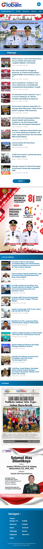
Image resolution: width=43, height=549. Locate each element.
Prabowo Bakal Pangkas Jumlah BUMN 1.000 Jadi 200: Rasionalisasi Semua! (27, 334)
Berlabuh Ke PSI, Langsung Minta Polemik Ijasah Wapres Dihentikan (25, 322)
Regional (13, 534)
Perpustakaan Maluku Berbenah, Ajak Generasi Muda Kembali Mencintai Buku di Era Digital (27, 275)
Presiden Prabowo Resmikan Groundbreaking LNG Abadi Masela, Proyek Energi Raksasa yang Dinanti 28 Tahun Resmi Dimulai (26, 264)
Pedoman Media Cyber (24, 545)
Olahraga (13, 531)
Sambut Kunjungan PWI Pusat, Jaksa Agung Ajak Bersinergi (26, 310)
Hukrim (34, 11)
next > (22, 181)
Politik (18, 11)
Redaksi (15, 545)
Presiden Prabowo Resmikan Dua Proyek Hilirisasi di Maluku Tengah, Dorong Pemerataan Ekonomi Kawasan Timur (25, 288)
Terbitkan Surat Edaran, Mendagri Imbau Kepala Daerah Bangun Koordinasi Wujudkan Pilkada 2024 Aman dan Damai (25, 371)
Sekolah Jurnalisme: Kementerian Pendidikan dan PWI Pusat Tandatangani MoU (25, 358)
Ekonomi (25, 534)
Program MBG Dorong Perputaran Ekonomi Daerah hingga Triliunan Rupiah (25, 299)
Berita (24, 531)
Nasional (26, 11)
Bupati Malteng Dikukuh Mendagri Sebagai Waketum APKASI (25, 345)
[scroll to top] (39, 546)
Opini (12, 528)
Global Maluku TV (7, 11)
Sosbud (25, 528)
